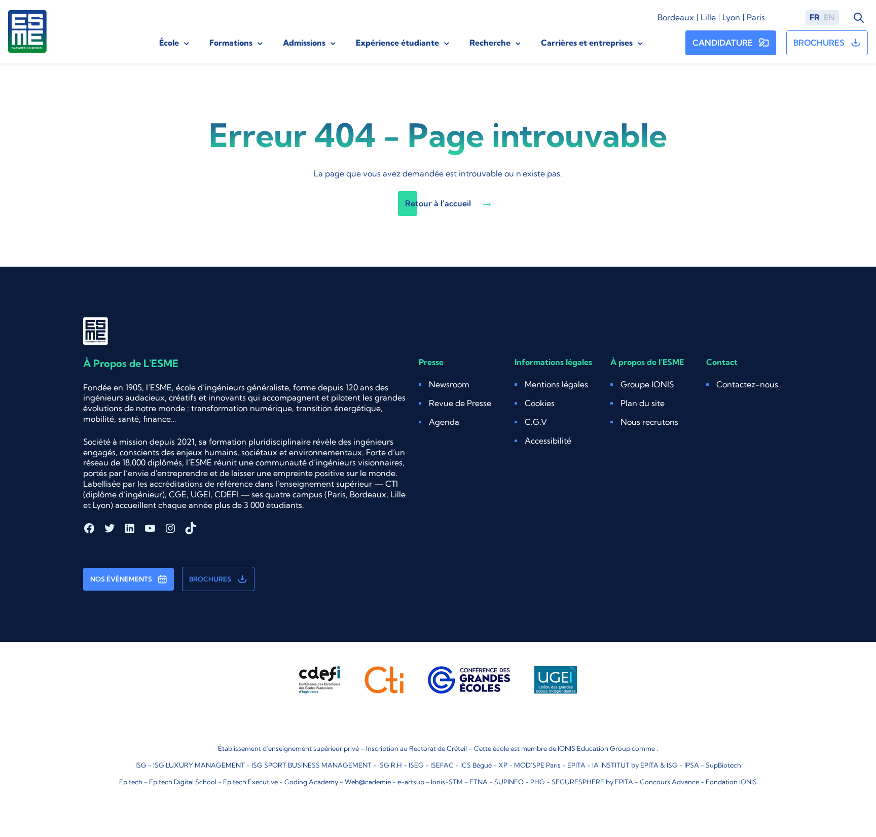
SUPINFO (509, 782)
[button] (540, 403)
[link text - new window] (319, 680)
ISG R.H (390, 765)
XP (502, 765)
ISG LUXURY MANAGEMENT (199, 765)
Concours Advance (669, 782)
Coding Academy (311, 782)
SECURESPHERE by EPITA (592, 782)
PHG (537, 782)
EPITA (576, 765)
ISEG (416, 765)
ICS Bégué (476, 765)
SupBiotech (723, 765)
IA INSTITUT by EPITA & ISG (635, 765)
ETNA (478, 782)
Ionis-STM (447, 782)
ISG (141, 765)
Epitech (130, 782)
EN (829, 17)
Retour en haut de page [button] (827, 798)
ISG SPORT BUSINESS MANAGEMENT (311, 765)
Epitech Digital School (182, 782)
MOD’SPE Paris (537, 765)
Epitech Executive (250, 782)
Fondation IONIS (731, 782)
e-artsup (410, 782)
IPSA (691, 765)
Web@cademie (368, 782)
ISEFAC (442, 765)
